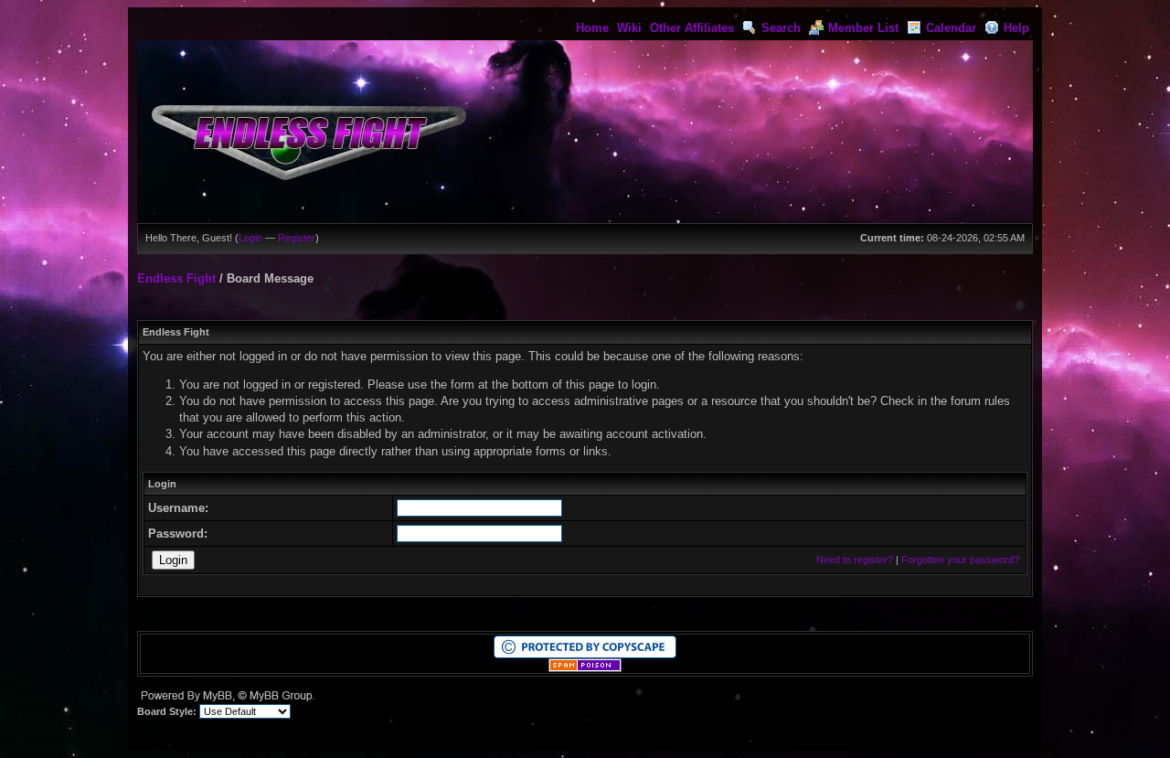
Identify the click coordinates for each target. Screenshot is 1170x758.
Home (592, 28)
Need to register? (854, 559)
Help (1016, 28)
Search (781, 28)
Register (296, 237)
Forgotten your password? (960, 559)
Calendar (951, 28)
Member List (863, 28)
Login (250, 237)
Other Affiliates (692, 28)
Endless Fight (176, 278)
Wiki (629, 28)
